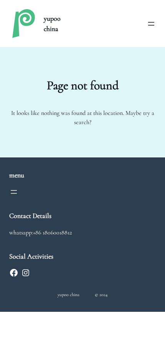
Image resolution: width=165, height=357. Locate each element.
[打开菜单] (151, 23)
